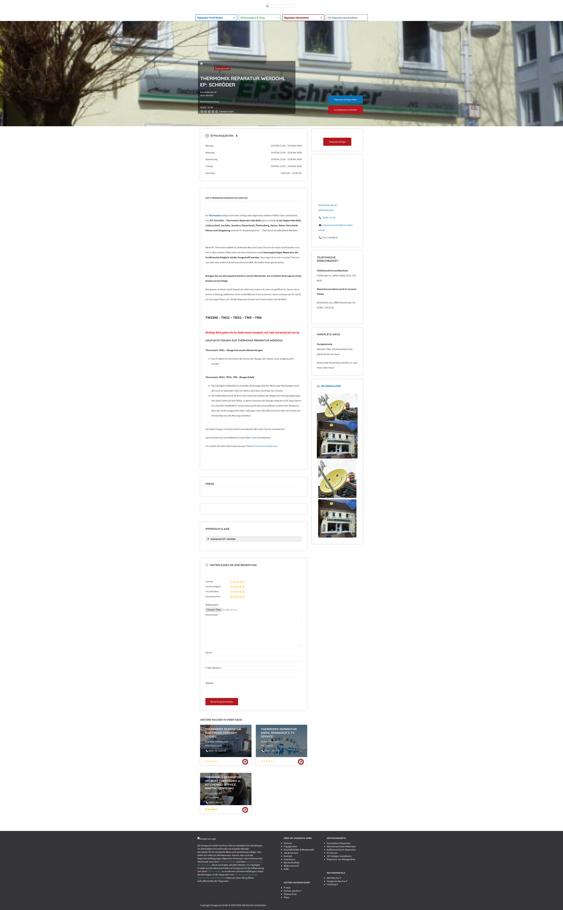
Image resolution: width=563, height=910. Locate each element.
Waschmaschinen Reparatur (341, 846)
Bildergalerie (211, 604)
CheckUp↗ (332, 884)
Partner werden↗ (293, 890)
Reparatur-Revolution (296, 17)
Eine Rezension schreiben (345, 109)
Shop (286, 897)
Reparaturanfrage (337, 141)
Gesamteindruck (212, 596)
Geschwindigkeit (213, 586)
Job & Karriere (291, 852)
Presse (287, 887)
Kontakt (288, 856)
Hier (207, 446)
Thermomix (215, 215)
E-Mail (254, 437)
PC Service (332, 852)
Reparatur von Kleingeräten (341, 859)
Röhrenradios (214, 871)
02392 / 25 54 (328, 217)
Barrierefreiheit (291, 862)
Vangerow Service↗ (337, 881)
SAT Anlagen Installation (339, 856)
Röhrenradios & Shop (253, 17)
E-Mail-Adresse (213, 667)
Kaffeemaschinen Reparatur (341, 849)
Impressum (289, 859)
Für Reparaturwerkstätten (343, 17)
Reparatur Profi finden (210, 17)
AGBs (286, 869)
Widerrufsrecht (291, 865)
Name (209, 652)
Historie (288, 843)
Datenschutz (290, 894)
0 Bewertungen (226, 111)
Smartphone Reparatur (339, 843)
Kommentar (212, 614)
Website (209, 683)
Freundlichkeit (211, 591)
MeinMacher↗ (334, 878)
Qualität (209, 581)
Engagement (290, 846)
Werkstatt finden (227, 861)
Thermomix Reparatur (265, 446)
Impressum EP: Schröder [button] (223, 538)
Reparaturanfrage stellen (345, 99)
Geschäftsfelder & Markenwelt (299, 849)
